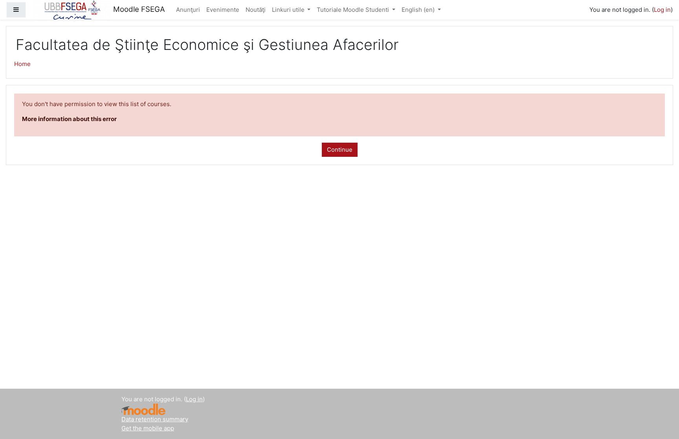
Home (22, 64)
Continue (339, 149)
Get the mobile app (147, 428)
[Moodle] (143, 409)
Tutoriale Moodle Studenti (354, 9)
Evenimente (222, 9)
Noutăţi (256, 9)
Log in (662, 9)
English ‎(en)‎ (419, 9)
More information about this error (69, 119)
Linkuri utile (289, 9)
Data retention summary (154, 419)
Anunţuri (188, 9)
